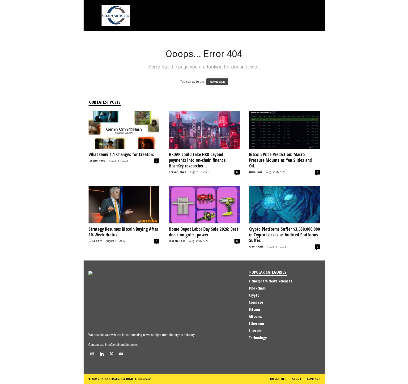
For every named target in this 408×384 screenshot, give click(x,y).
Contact (313, 378)
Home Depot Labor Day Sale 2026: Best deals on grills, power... (203, 232)
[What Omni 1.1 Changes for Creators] (124, 130)
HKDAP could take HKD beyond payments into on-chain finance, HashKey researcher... (198, 160)
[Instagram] (93, 354)
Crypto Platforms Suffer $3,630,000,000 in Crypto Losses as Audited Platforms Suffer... (284, 234)
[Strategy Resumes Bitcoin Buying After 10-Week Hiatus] (124, 204)
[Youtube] (121, 354)
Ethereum (256, 323)
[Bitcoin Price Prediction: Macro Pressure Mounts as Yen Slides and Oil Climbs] (284, 130)
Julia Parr (255, 172)
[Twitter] (112, 354)
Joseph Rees (97, 160)
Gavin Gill (256, 246)
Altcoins (255, 316)
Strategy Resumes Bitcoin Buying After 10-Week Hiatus (123, 232)
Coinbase (256, 302)
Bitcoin (254, 309)
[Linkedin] (103, 354)
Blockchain (257, 288)
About (297, 378)
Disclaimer (278, 378)
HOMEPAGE (217, 81)
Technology (258, 337)
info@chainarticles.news (121, 344)
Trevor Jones (177, 172)
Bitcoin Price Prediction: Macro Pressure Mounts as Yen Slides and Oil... (280, 160)
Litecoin (255, 330)
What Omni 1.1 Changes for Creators (121, 154)
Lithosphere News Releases (270, 281)
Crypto (254, 295)
